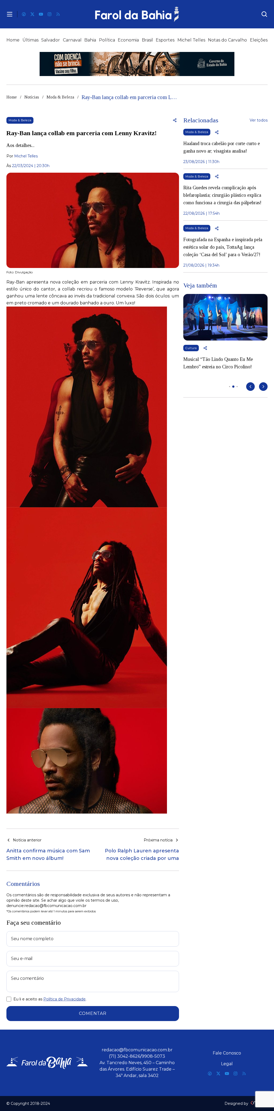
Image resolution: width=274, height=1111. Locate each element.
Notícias (31, 97)
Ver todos (259, 120)
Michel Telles (191, 40)
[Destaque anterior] (250, 386)
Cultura (191, 348)
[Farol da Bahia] (137, 14)
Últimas (30, 40)
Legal (227, 1063)
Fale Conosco (227, 1053)
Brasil (147, 40)
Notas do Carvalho (227, 40)
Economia (128, 40)
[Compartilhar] (174, 120)
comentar (92, 1013)
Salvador (50, 40)
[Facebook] (24, 14)
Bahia (90, 40)
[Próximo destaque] (263, 386)
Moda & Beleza (60, 97)
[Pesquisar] (264, 14)
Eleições (259, 40)
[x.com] (32, 14)
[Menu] (9, 14)
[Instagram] (49, 14)
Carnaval (72, 40)
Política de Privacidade (64, 999)
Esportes (165, 40)
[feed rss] (58, 14)
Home (13, 40)
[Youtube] (41, 14)
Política (107, 40)
